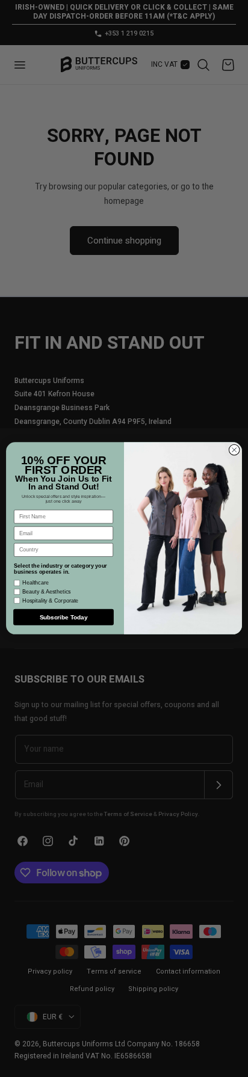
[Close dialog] (234, 450)
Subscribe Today (64, 617)
